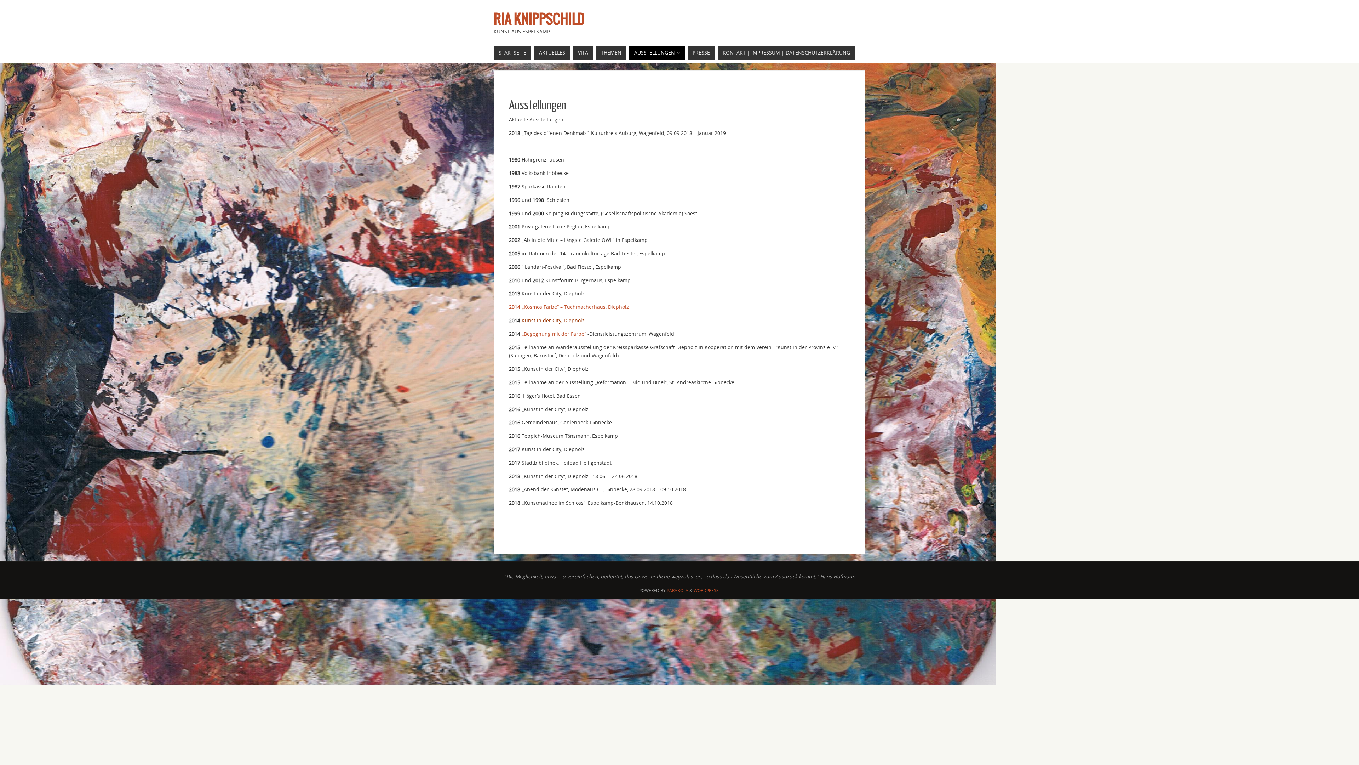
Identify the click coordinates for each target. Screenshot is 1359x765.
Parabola (677, 591)
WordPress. (707, 591)
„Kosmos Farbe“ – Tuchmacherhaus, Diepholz (569, 307)
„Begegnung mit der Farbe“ (553, 333)
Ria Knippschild (539, 20)
